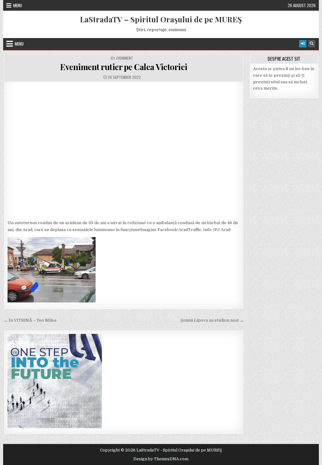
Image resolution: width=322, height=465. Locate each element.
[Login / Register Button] (303, 43)
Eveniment (124, 58)
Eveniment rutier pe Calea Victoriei (123, 66)
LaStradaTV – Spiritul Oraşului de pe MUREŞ (161, 19)
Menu (17, 5)
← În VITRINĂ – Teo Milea (30, 320)
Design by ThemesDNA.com (160, 459)
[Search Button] (311, 43)
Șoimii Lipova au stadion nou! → (212, 320)
